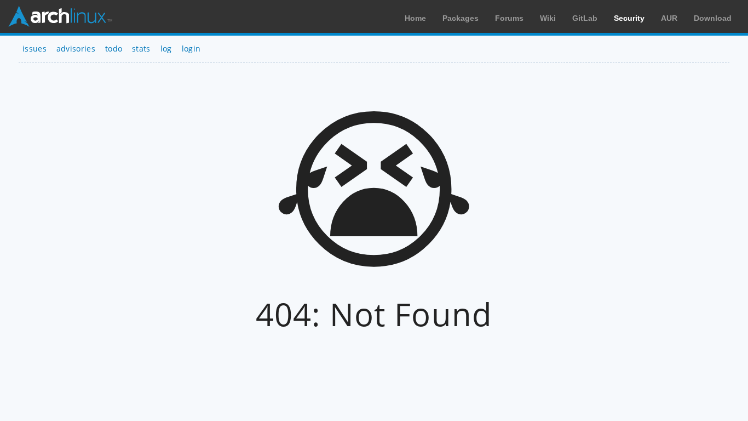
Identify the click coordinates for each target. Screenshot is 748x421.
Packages (460, 18)
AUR (669, 18)
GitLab (584, 18)
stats (141, 48)
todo (113, 48)
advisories (75, 48)
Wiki (548, 18)
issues (34, 48)
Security (629, 18)
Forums (509, 18)
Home (415, 18)
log (166, 48)
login (191, 48)
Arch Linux (60, 16)
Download (713, 18)
